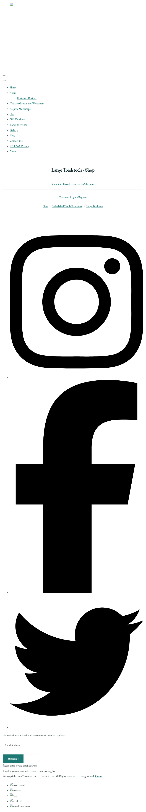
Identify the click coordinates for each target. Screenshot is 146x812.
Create (98, 776)
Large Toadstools (94, 206)
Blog (12, 135)
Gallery (14, 130)
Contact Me (16, 141)
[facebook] (76, 592)
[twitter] (76, 727)
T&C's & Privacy (19, 146)
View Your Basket (61, 184)
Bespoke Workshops (20, 109)
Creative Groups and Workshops (27, 103)
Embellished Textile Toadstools (67, 206)
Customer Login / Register (73, 197)
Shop (12, 114)
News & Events (18, 125)
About (13, 93)
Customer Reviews (26, 98)
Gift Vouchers (17, 119)
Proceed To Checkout (83, 184)
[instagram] (76, 377)
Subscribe (13, 758)
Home (13, 87)
